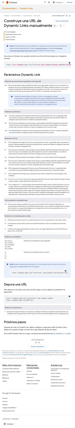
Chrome (4, 401)
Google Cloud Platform (9, 408)
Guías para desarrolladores (10, 368)
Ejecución (37, 16)
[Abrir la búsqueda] (45, 2)
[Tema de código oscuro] (69, 62)
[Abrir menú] (3, 2)
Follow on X (30, 377)
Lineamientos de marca (58, 383)
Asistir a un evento (32, 384)
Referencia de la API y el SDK (11, 372)
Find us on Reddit (32, 374)
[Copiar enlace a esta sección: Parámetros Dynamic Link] (42, 75)
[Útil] (66, 15)
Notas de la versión (56, 379)
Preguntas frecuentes (57, 386)
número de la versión (16, 179)
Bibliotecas (5, 378)
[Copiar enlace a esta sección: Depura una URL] (29, 284)
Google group (55, 376)
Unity (68, 334)
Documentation (9, 8)
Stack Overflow (55, 373)
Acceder (70, 2)
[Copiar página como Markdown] (60, 25)
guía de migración (41, 48)
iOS (54, 334)
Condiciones (6, 419)
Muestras (5, 375)
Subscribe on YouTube (33, 380)
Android (59, 334)
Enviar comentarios (62, 21)
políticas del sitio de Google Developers (21, 354)
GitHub (4, 381)
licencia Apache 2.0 (46, 353)
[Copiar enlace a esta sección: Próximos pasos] (28, 322)
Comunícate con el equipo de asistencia (60, 369)
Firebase (6, 16)
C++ (63, 334)
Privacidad (15, 419)
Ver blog (29, 371)
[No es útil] (69, 15)
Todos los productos (8, 411)
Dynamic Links (26, 8)
